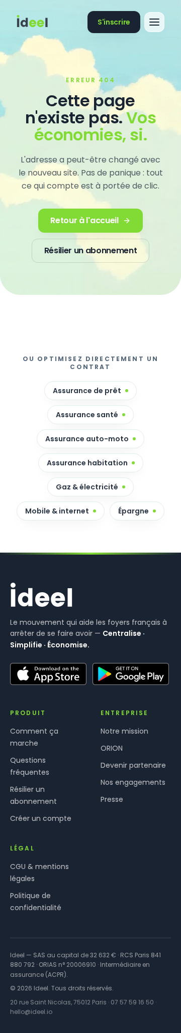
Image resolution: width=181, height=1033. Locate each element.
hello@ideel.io (31, 1011)
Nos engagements (133, 782)
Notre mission (124, 731)
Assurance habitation (87, 463)
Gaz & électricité (87, 487)
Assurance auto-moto (87, 439)
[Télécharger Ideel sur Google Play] (131, 674)
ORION (112, 748)
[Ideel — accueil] (32, 22)
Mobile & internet (57, 511)
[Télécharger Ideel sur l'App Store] (48, 674)
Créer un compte (40, 818)
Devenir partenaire (133, 765)
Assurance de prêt (87, 391)
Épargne (133, 511)
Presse (112, 799)
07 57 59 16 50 (132, 1002)
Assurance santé (87, 415)
